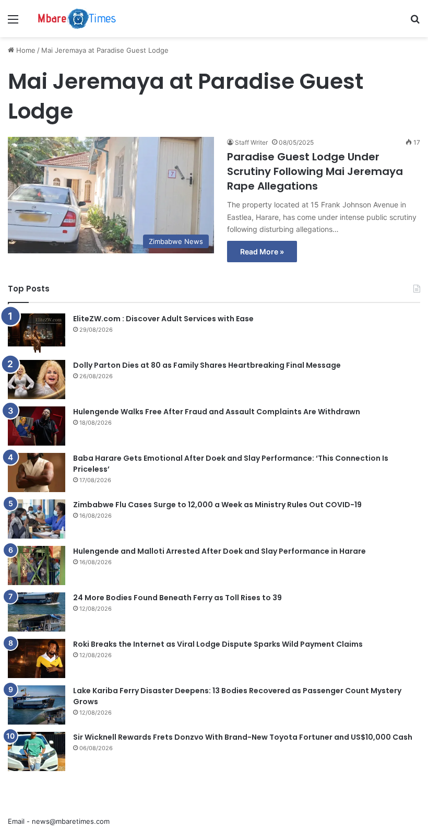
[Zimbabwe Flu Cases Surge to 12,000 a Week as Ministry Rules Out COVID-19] (36, 519)
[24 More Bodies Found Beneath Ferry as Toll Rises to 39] (36, 612)
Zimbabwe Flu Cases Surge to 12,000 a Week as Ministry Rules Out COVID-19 (217, 504)
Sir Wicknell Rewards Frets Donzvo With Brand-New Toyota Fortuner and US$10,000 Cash (242, 737)
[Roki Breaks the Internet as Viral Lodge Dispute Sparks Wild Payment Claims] (36, 658)
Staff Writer (251, 142)
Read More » (262, 251)
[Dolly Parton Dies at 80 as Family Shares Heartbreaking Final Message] (36, 379)
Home (24, 50)
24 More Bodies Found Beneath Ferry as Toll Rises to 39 (177, 597)
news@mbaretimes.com (71, 821)
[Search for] (415, 22)
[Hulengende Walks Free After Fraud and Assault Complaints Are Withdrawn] (36, 426)
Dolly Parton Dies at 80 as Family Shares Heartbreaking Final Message (207, 365)
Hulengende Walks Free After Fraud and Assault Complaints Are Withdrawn (216, 411)
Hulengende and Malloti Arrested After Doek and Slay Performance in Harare (219, 551)
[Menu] (13, 22)
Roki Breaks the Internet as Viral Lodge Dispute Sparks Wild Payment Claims (218, 644)
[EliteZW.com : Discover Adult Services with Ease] (36, 333)
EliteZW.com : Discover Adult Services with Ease (163, 318)
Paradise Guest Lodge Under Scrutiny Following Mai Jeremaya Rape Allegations (315, 171)
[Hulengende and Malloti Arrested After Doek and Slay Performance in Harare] (36, 565)
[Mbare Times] (77, 18)
